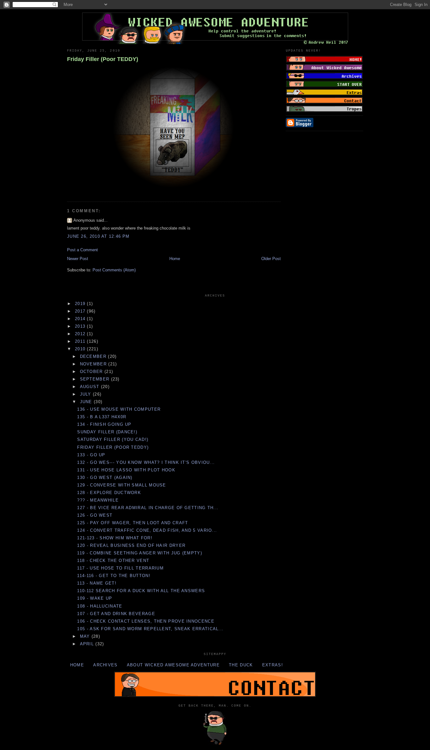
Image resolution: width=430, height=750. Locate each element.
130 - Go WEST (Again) (104, 477)
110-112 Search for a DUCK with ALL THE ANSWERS (141, 590)
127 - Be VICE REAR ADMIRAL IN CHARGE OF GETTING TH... (147, 507)
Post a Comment (82, 249)
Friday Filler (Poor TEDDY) (102, 59)
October (92, 371)
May (86, 636)
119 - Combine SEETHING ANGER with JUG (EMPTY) (139, 553)
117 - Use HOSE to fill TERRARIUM (120, 568)
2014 (81, 318)
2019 (81, 303)
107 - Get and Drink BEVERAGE (116, 613)
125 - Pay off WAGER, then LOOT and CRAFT (132, 522)
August (90, 386)
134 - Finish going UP (104, 424)
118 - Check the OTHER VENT (113, 560)
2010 (81, 349)
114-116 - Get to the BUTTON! (113, 575)
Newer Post (77, 258)
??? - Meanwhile (98, 500)
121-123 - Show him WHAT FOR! (114, 538)
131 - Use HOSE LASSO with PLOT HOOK (126, 470)
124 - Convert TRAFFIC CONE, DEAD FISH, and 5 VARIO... (147, 530)
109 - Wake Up (94, 598)
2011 (81, 341)
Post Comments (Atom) (114, 270)
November (94, 364)
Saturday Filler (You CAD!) (112, 439)
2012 (81, 333)
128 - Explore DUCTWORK (109, 492)
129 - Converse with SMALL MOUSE (121, 485)
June (87, 401)
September (95, 379)
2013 (81, 326)
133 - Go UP (91, 455)
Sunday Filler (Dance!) (107, 432)
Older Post (271, 258)
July (86, 394)
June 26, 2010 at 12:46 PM (98, 236)
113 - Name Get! (96, 583)
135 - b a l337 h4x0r (101, 416)
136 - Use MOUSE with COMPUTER (119, 409)
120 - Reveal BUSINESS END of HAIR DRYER (131, 545)
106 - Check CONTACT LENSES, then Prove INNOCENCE (145, 621)
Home (174, 258)
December (94, 356)
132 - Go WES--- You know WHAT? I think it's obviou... (146, 462)
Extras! (272, 665)
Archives (105, 665)
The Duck (241, 665)
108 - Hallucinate (99, 606)
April (88, 644)
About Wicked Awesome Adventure (173, 665)
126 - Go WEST (94, 515)
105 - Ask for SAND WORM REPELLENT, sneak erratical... (150, 628)
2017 (81, 311)
